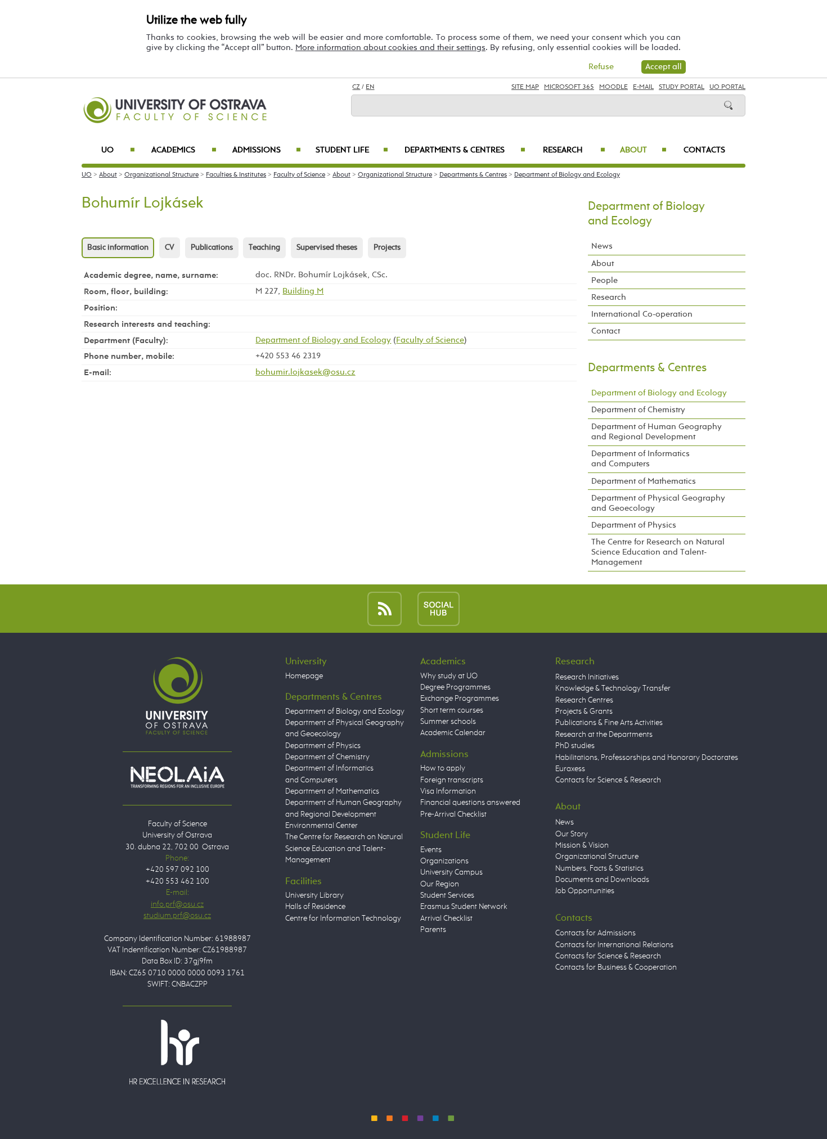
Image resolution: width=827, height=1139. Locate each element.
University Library (314, 895)
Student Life (352, 150)
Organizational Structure (161, 175)
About (643, 150)
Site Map (525, 87)
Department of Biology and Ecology (567, 175)
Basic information (118, 247)
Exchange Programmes (459, 699)
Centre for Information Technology (343, 918)
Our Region (439, 884)
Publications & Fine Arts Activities (609, 723)
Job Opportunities (584, 891)
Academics (184, 150)
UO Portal (727, 87)
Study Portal (681, 87)
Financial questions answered (470, 803)
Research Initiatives (587, 677)
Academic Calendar (453, 733)
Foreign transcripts (451, 780)
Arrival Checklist (446, 918)
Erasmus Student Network (463, 907)
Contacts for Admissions (595, 933)
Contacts (704, 150)
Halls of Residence (315, 907)
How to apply (442, 768)
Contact (605, 331)
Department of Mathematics (643, 481)
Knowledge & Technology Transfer (613, 688)
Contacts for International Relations (614, 945)
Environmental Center (321, 826)
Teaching (264, 247)
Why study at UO (449, 676)
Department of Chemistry (638, 410)
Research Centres (584, 700)
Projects (387, 247)
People (604, 280)
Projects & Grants (584, 711)
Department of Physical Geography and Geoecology (658, 503)
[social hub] (438, 608)
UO (118, 150)
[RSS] (384, 608)
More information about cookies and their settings (390, 47)
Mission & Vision (582, 845)
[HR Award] (177, 1052)
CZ (356, 87)
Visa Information (448, 791)
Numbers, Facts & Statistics (599, 868)
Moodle (613, 87)
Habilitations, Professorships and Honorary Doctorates (646, 758)
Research (574, 150)
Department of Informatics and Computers (640, 458)
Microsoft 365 (569, 87)
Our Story (571, 834)
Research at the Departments (604, 735)
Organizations (444, 861)
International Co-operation (642, 314)
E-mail (643, 87)
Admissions (266, 150)
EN (370, 87)
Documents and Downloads (602, 880)
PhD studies (575, 746)
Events (431, 850)
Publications (212, 247)
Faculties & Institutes (236, 175)
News (602, 246)
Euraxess (570, 769)
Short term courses (451, 710)
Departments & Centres (464, 150)
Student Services (447, 895)
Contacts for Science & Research (608, 780)
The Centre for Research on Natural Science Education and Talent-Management (658, 552)
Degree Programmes (455, 687)
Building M (302, 291)
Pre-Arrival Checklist (453, 814)
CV (169, 247)
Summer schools (448, 722)
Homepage (304, 676)
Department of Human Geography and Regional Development (656, 431)
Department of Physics (633, 525)
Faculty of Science (299, 175)
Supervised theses (326, 247)
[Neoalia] (177, 777)
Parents (433, 930)
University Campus (451, 872)
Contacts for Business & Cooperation (616, 967)
